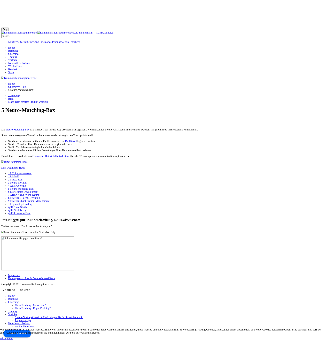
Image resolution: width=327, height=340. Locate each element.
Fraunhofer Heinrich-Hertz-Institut (50, 156)
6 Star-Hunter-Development (23, 191)
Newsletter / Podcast (19, 63)
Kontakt (12, 69)
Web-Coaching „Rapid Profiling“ (33, 308)
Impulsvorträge (23, 320)
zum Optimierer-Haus (13, 167)
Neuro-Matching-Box (17, 129)
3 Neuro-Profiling (17, 182)
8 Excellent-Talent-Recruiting (24, 197)
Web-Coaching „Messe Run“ (30, 305)
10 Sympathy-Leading (20, 204)
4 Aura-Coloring (17, 185)
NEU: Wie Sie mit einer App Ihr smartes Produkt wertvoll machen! (44, 41)
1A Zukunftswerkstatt (20, 173)
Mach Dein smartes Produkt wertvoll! (28, 101)
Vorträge (12, 60)
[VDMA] (75, 32)
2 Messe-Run (15, 179)
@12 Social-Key (17, 210)
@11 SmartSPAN (17, 207)
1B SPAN (13, 176)
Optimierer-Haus (17, 86)
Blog (10, 98)
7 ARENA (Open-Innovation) (24, 194)
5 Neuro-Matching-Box (21, 188)
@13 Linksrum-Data (19, 213)
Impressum (14, 275)
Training (12, 56)
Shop (11, 72)
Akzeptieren (6, 338)
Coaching (13, 53)
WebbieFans (14, 66)
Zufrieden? (14, 95)
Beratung (13, 50)
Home (11, 47)
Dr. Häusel (71, 141)
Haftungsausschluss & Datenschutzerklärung (32, 278)
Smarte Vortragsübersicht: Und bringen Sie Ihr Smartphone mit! (49, 317)
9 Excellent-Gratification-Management (28, 201)
